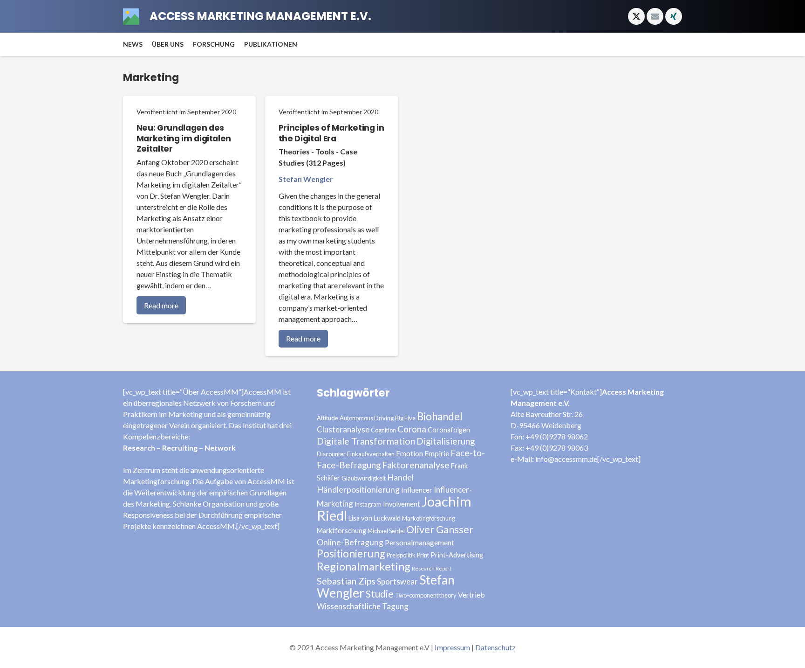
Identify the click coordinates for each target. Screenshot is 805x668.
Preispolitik (401, 555)
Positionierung (351, 553)
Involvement (401, 504)
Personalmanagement (419, 542)
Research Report (431, 568)
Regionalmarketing (363, 566)
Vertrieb (471, 594)
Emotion (409, 453)
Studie (380, 593)
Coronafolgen (449, 430)
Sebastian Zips (346, 581)
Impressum (452, 647)
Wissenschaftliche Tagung (363, 606)
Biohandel (440, 416)
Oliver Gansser (439, 529)
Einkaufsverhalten (371, 454)
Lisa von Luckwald (374, 518)
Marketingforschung (428, 518)
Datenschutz (495, 647)
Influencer (416, 490)
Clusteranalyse (343, 429)
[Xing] (673, 16)
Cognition (383, 430)
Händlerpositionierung (358, 489)
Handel (400, 477)
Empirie (436, 453)
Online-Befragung (350, 542)
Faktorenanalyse (416, 464)
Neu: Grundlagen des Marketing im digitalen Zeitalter (183, 138)
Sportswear (397, 581)
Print (423, 555)
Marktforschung (341, 531)
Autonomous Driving (367, 418)
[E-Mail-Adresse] (655, 16)
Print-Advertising (456, 555)
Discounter (331, 454)
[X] (636, 16)
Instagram (368, 504)
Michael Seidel (386, 531)
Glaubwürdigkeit (363, 478)
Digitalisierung (445, 441)
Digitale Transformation (366, 441)
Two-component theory (426, 595)
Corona (411, 429)
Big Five (405, 418)
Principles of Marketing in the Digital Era (331, 133)
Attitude (327, 418)
